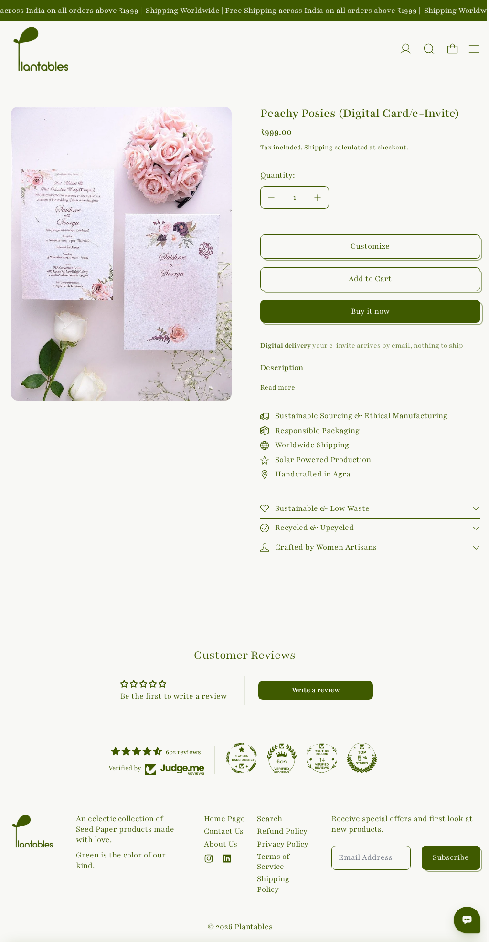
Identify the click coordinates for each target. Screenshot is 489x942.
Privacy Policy (280, 844)
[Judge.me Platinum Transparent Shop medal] (239, 758)
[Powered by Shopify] (405, 48)
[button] (429, 48)
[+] (318, 197)
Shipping (318, 147)
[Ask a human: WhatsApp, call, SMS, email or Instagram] (462, 920)
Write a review (312, 690)
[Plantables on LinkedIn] (225, 858)
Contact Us (222, 831)
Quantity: (277, 175)
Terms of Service (271, 861)
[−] (271, 197)
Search (267, 819)
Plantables (251, 926)
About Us (218, 844)
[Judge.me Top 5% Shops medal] (359, 758)
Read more (277, 387)
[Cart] (452, 48)
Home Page (222, 819)
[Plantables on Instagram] (207, 858)
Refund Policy (280, 831)
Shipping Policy (271, 884)
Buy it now (370, 311)
